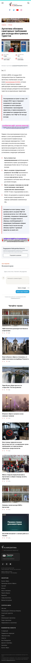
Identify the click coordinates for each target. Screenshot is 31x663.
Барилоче (4, 595)
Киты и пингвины (6, 590)
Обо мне (3, 608)
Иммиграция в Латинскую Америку (11, 610)
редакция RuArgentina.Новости (19, 65)
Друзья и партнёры (6, 642)
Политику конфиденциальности (8, 660)
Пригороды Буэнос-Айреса (8, 583)
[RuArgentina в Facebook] (2, 564)
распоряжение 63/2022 (13, 82)
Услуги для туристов (7, 613)
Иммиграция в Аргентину (8, 618)
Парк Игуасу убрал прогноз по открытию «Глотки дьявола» (12, 386)
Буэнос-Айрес (5, 581)
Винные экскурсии (6, 600)
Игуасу (3, 588)
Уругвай (3, 586)
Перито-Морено (5, 593)
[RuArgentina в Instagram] (6, 564)
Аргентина (4, 645)
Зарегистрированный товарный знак (10, 550)
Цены (2, 615)
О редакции (4, 631)
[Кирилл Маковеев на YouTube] (10, 564)
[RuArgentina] (9, 547)
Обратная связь (5, 635)
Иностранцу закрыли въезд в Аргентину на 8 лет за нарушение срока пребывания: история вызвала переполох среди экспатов (15, 445)
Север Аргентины (6, 597)
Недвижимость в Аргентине (9, 622)
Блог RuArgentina (6, 640)
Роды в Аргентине (6, 620)
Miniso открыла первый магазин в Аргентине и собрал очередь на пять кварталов (14, 476)
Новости (3, 638)
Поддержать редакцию (15, 255)
